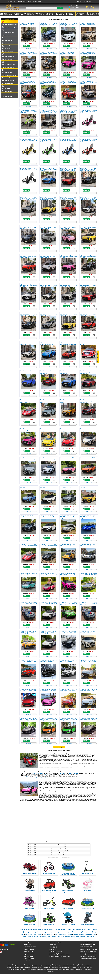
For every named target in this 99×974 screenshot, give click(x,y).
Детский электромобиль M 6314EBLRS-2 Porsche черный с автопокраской (28, 227)
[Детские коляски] (30, 884)
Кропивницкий (40, 931)
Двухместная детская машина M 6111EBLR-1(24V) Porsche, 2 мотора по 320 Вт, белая (48, 632)
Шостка (83, 932)
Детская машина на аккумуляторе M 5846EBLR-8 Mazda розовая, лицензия (48, 690)
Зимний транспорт (9, 93)
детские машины (72, 766)
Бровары (55, 932)
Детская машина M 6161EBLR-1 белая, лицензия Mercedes (68, 661)
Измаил (27, 934)
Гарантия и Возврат (22, 1)
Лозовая (30, 936)
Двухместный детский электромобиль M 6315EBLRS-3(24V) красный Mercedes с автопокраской (68, 170)
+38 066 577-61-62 (53, 944)
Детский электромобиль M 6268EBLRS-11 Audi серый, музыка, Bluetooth (28, 459)
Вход (90, 1)
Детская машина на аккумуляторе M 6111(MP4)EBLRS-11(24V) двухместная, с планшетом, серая (88, 574)
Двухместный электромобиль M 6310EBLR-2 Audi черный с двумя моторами (88, 256)
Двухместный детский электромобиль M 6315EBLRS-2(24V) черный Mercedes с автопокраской (88, 170)
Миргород (77, 937)
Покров (71, 937)
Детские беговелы (49, 908)
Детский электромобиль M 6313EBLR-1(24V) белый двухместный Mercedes (28, 343)
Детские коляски (30, 890)
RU (80, 1)
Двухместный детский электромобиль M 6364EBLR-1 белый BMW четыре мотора (68, 24)
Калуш (56, 934)
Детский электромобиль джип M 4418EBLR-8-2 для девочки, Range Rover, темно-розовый (68, 574)
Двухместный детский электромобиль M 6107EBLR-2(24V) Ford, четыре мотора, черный (48, 546)
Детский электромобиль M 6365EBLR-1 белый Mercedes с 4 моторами (88, 24)
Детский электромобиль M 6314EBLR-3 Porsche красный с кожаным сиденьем (28, 256)
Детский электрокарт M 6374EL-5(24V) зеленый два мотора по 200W (48, 140)
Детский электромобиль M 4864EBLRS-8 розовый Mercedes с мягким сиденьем (88, 53)
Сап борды (7, 88)
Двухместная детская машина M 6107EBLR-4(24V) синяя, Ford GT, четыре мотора (88, 517)
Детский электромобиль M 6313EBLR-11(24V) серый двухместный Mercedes (48, 314)
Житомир (54, 931)
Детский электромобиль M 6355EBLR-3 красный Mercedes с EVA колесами (68, 82)
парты (46, 774)
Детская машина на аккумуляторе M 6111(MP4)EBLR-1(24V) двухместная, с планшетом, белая (48, 603)
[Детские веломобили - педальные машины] (68, 884)
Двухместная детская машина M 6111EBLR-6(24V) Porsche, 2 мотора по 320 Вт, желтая (28, 632)
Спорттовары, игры (10, 67)
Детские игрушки (9, 69)
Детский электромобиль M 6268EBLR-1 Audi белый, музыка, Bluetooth (48, 459)
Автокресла (90, 953)
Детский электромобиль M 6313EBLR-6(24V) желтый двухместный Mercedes (68, 314)
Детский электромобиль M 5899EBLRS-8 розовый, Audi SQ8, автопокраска (28, 430)
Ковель (40, 934)
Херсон (89, 929)
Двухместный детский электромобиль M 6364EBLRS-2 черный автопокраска (48, 24)
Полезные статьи (29, 951)
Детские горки (8, 91)
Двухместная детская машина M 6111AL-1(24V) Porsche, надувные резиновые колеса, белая (88, 546)
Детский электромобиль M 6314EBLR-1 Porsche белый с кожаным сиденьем (48, 256)
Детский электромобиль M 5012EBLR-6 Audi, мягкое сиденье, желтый (68, 401)
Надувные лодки (9, 83)
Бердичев (88, 932)
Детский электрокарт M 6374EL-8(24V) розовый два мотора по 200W (88, 111)
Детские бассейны (9, 77)
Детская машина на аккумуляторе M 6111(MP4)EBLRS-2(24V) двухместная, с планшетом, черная (28, 603)
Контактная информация (30, 946)
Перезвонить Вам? (54, 957)
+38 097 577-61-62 (53, 946)
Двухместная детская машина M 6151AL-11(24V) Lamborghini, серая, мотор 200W (28, 719)
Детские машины (68, 908)
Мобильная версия (29, 958)
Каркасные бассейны (87, 908)
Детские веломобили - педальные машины (68, 891)
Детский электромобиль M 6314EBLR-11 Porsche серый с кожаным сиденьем (48, 227)
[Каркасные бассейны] (88, 901)
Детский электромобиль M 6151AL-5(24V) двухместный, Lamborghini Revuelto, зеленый (68, 719)
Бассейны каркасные (91, 958)
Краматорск (91, 931)
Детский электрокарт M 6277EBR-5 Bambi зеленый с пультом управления (28, 111)
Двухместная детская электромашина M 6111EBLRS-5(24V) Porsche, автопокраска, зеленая (68, 604)
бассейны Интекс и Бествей (42, 777)
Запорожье (45, 929)
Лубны (92, 936)
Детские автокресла (10, 53)
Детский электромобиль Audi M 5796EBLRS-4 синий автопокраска (28, 371)
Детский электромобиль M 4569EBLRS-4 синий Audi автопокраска (68, 372)
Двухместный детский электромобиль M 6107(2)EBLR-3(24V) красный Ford (28, 401)
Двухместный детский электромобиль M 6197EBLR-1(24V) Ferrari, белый (88, 430)
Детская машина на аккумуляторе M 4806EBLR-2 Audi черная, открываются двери (68, 632)
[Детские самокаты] (88, 866)
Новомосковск (33, 934)
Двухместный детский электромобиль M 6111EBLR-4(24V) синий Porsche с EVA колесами (48, 343)
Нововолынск (42, 936)
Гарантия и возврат (29, 949)
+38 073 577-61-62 (53, 947)
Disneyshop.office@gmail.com (56, 951)
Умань (65, 932)
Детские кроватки (9, 80)
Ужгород (84, 929)
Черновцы (78, 929)
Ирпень (56, 937)
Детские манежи (9, 59)
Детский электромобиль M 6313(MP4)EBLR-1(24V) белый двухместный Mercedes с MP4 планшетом (48, 285)
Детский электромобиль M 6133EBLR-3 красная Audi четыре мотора (88, 343)
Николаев (94, 929)
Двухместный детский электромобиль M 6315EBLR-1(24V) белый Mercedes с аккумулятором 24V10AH (88, 199)
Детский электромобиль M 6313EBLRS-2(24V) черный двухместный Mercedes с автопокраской (28, 314)
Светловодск (49, 937)
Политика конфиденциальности (32, 954)
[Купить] (26, 46)
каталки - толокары (73, 773)
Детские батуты (9, 51)
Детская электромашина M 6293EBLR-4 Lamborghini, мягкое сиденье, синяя (28, 488)
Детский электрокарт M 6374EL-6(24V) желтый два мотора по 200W (28, 140)
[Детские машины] (68, 901)
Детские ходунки (9, 61)
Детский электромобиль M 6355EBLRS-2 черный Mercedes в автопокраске (48, 82)
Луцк (73, 929)
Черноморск (88, 934)
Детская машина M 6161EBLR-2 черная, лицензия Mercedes (48, 661)
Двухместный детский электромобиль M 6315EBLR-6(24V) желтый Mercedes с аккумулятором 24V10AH (48, 199)
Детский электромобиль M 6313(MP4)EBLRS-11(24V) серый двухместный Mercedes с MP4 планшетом (48, 112)
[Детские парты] (88, 884)
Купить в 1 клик (29, 48)
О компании (28, 944)
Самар (25, 967)
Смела (44, 934)
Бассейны (7, 29)
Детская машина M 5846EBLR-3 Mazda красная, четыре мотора (68, 690)
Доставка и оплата (12, 1)
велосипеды (61, 773)
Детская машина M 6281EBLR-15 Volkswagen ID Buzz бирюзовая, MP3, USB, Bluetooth (28, 574)
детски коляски (25, 776)
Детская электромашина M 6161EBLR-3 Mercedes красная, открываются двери (28, 661)
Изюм (58, 936)
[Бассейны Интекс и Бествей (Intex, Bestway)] (68, 866)
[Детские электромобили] (30, 866)
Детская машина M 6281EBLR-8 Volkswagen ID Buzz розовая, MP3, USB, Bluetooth (48, 574)
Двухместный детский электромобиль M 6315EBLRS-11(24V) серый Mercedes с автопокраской (68, 112)
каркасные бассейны (70, 777)
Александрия (77, 932)
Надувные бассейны (30, 924)
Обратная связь (53, 949)
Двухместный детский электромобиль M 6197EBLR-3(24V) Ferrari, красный (68, 430)
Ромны (67, 937)
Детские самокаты (87, 873)
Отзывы (29, 1)
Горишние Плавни (51, 936)
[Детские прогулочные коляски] (88, 918)
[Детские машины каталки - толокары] (49, 884)
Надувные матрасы (10, 64)
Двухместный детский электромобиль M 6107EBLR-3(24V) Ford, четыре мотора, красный (28, 546)
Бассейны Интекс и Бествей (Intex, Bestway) (68, 874)
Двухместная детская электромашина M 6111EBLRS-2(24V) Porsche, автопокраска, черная (88, 604)
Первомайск (62, 934)
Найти (60, 8)
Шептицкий (36, 967)
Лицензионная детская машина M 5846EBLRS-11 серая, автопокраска (88, 661)
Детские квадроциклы (49, 924)
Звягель (36, 936)
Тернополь (48, 931)
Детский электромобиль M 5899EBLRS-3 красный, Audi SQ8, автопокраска (88, 401)
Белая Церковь (23, 932)
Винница (58, 929)
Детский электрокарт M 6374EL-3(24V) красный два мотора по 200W (88, 140)
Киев (21, 929)
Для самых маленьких (10, 75)
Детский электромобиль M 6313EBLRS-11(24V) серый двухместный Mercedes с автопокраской (68, 285)
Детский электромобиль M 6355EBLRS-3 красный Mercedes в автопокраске (28, 82)
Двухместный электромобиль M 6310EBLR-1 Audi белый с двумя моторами (28, 285)
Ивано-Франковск (31, 931)
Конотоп (60, 932)
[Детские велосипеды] (49, 866)
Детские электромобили (30, 873)
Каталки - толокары (10, 37)
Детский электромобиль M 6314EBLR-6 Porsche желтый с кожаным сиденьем (88, 227)
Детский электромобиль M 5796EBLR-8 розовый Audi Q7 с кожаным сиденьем (68, 53)
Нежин (22, 934)
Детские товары (9, 96)
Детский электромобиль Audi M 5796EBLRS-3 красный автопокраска (48, 372)
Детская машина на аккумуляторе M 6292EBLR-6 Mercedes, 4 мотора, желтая (88, 488)
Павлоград (31, 932)
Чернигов (68, 929)
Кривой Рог (52, 929)
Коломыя (75, 934)
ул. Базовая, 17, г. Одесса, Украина (57, 953)
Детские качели (9, 72)
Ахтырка (77, 936)
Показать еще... (58, 747)
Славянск (37, 932)
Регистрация (85, 1)
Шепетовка (61, 937)
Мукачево (70, 932)
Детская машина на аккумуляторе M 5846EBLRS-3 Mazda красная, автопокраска (28, 690)
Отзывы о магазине (29, 953)
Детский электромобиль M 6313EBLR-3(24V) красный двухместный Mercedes (88, 314)
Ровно (65, 931)
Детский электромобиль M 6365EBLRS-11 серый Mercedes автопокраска (28, 53)
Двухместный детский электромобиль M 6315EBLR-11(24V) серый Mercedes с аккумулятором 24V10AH (28, 199)
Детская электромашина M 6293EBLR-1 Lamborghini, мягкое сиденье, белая (48, 488)
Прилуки (25, 936)
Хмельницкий (70, 931)
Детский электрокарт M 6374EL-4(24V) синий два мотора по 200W (68, 140)
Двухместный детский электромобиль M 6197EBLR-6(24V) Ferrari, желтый (48, 430)
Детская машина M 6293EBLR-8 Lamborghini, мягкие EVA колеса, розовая (68, 459)
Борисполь (82, 934)
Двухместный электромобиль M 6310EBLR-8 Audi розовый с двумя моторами (68, 256)
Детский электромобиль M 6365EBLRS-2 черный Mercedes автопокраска (48, 53)
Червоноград (50, 934)
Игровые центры (9, 85)
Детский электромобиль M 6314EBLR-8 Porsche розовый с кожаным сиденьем (68, 227)
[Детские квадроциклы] (49, 918)
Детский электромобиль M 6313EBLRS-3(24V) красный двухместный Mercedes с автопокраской (88, 285)
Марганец (82, 936)
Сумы (24, 931)
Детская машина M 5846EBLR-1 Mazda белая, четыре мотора (88, 690)
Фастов (88, 936)
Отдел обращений (29, 960)
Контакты (35, 1)
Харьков (30, 929)
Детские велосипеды (49, 873)
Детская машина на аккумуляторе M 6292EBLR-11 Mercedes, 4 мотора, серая (68, 488)
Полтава (63, 929)
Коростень (69, 934)
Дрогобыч (94, 932)
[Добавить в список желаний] (34, 46)
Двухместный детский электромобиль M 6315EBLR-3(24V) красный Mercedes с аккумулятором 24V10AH (68, 199)
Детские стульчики (9, 56)
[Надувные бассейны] (30, 918)
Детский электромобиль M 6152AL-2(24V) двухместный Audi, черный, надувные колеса (88, 719)
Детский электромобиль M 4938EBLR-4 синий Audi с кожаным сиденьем (48, 169)
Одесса (35, 929)
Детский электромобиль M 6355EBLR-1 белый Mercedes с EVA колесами (88, 82)
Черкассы (59, 931)
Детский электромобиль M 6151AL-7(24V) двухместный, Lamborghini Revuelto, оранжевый (48, 719)
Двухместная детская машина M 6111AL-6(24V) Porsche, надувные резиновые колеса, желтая (68, 546)
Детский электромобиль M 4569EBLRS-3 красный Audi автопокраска (88, 372)
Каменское (78, 931)
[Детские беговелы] (49, 901)
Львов (39, 929)
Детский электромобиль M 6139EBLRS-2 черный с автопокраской (28, 24)
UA (77, 1)
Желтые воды (41, 937)
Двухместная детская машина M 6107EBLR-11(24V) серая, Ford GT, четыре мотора (68, 517)
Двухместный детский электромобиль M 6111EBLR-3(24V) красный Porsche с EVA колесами (68, 343)
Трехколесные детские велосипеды (68, 925)
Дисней (46, 971)
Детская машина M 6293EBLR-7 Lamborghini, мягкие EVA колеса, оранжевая (88, 459)
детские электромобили (37, 773)
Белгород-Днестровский (67, 936)
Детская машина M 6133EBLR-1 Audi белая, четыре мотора (88, 632)
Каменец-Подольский (46, 932)
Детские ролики (29, 908)
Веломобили (8, 48)
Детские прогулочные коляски (87, 925)
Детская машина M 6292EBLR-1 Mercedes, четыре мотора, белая (48, 516)
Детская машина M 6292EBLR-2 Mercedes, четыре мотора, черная (28, 516)
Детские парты (87, 890)
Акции (39, 1)
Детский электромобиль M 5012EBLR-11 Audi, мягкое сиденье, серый (48, 401)
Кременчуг (84, 931)
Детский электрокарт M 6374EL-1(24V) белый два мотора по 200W (28, 169)
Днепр (25, 929)
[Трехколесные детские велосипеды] (68, 918)
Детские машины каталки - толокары (49, 891)
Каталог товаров (9, 19)
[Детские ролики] (30, 901)
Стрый (94, 934)
